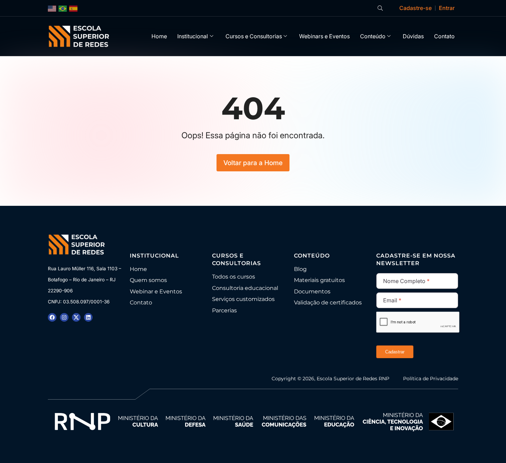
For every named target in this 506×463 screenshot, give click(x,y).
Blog (300, 269)
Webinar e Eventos (156, 291)
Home (159, 36)
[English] (52, 8)
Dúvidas (413, 36)
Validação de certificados (328, 302)
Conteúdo (373, 36)
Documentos (312, 291)
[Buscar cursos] (380, 8)
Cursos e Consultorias (253, 36)
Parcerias (224, 310)
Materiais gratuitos (319, 280)
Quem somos (148, 280)
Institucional (192, 36)
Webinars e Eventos (324, 36)
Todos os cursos (233, 276)
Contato (444, 36)
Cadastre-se (415, 7)
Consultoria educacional (245, 288)
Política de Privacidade (430, 378)
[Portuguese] (63, 8)
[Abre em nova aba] (52, 317)
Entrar (447, 7)
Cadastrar (394, 351)
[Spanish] (73, 8)
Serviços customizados (243, 299)
